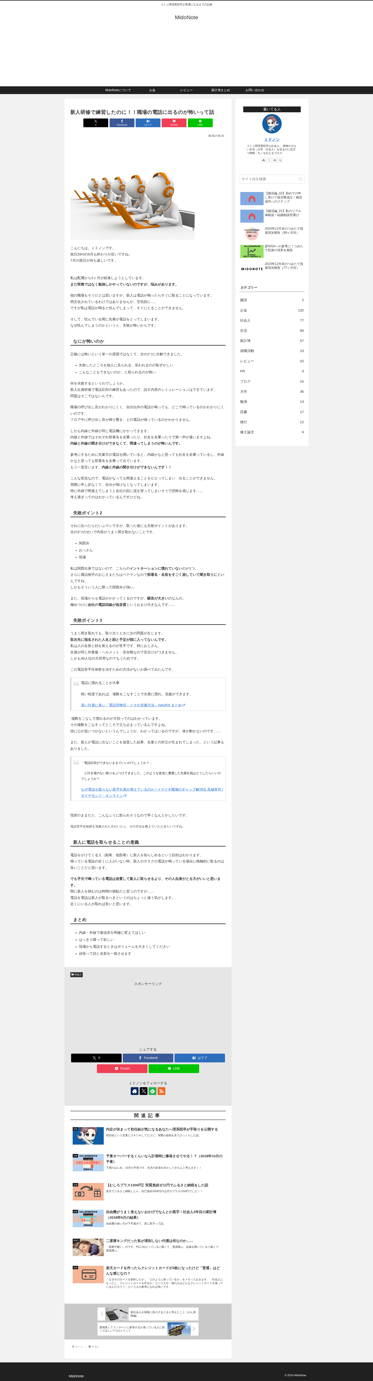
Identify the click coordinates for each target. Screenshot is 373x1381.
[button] (300, 179)
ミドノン (272, 139)
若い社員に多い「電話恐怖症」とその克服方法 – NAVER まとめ (131, 705)
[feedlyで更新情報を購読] (152, 1091)
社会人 (78, 974)
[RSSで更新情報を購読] (161, 1091)
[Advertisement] (186, 57)
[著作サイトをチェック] (135, 1091)
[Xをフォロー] (143, 1091)
